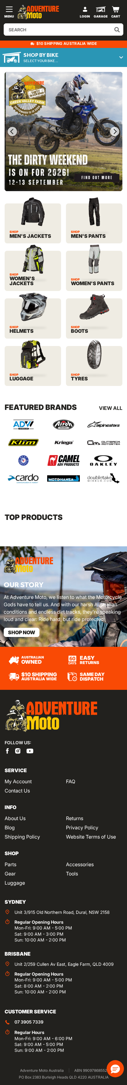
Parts (10, 864)
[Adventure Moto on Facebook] (7, 750)
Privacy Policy (82, 827)
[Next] (114, 131)
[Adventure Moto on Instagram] (18, 750)
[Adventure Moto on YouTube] (30, 750)
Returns (74, 818)
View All (110, 408)
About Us (15, 818)
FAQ (70, 781)
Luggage (15, 883)
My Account (18, 781)
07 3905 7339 (28, 1021)
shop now (21, 632)
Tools (72, 874)
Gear (10, 874)
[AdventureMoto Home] (51, 716)
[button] (115, 1068)
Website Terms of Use (91, 837)
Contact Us (17, 791)
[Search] (117, 29)
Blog (10, 827)
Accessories (80, 864)
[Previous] (12, 131)
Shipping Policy (22, 837)
